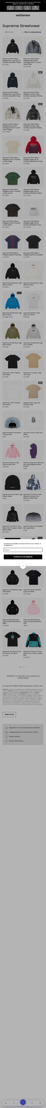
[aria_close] (23, 566)
